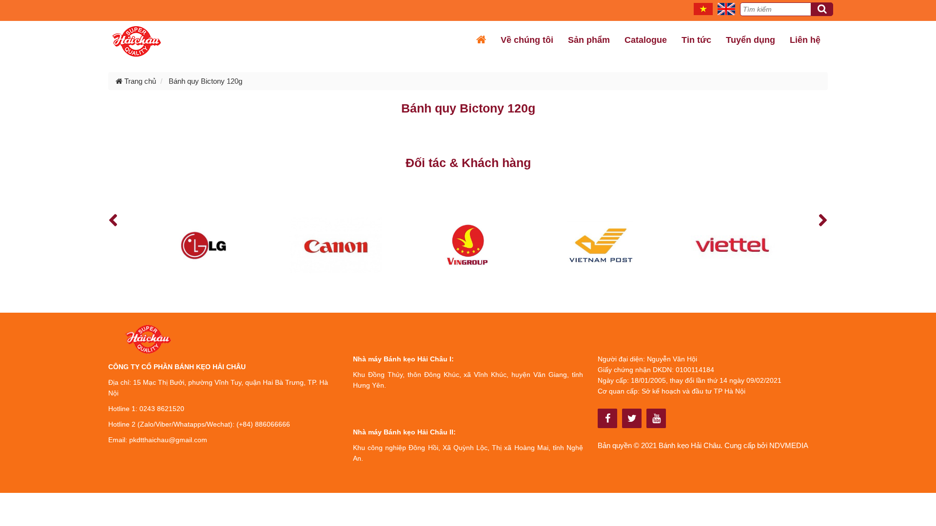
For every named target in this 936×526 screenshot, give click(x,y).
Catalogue (645, 40)
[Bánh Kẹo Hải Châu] (607, 418)
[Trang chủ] (481, 40)
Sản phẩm (589, 40)
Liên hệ (805, 40)
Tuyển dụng (750, 40)
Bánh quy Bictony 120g (205, 81)
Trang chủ (139, 81)
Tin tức (696, 40)
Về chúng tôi (527, 40)
